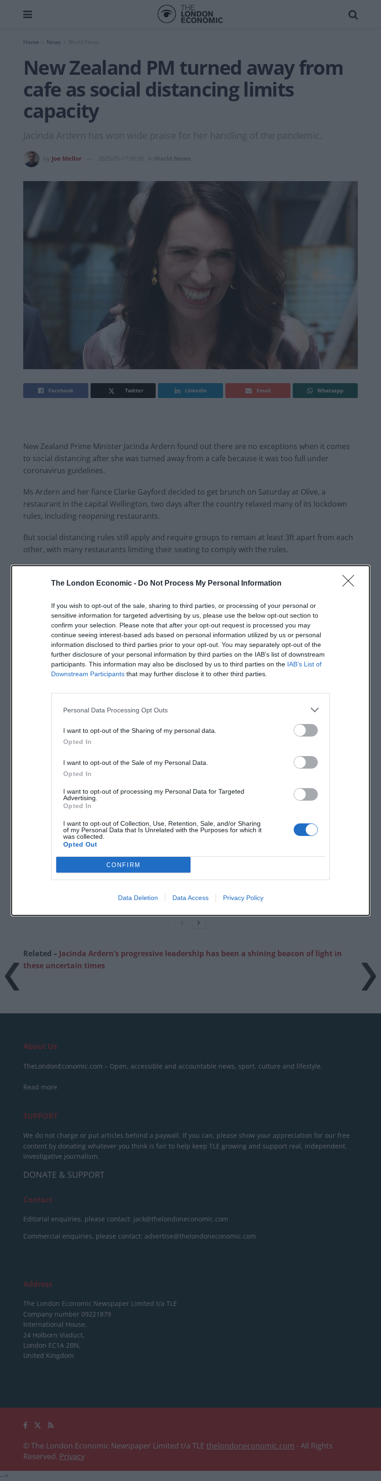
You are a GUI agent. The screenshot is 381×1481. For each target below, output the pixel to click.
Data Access (190, 897)
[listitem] (190, 710)
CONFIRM (123, 864)
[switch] (306, 730)
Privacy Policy (243, 897)
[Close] (351, 584)
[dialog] (190, 740)
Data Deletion (138, 897)
